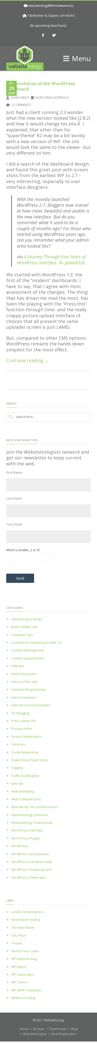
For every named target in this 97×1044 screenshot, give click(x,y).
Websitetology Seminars (29, 815)
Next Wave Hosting (25, 920)
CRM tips (17, 666)
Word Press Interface (52, 98)
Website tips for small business (34, 807)
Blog (74, 1029)
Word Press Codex (25, 951)
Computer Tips (22, 635)
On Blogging (20, 713)
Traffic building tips (25, 776)
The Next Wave (22, 928)
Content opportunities (27, 658)
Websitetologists (35, 1034)
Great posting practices (28, 689)
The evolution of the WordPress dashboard (40, 86)
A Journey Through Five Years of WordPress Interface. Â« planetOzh (51, 259)
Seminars (18, 744)
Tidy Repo (18, 935)
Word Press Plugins (26, 838)
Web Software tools (26, 799)
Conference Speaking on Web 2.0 (36, 642)
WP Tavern (19, 982)
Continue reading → (27, 360)
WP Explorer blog (24, 959)
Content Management (27, 650)
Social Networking (24, 752)
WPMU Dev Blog (23, 998)
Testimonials (58, 1029)
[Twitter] (54, 36)
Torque (16, 943)
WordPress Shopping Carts (31, 869)
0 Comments (21, 105)
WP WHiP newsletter (26, 990)
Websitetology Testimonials (32, 823)
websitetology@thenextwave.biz (50, 5)
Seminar (38, 1029)
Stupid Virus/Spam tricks (29, 760)
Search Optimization (26, 736)
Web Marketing (22, 791)
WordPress (19, 846)
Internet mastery (23, 697)
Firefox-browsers (24, 674)
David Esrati (19, 98)
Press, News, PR (23, 721)
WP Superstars (22, 974)
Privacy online (21, 729)
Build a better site (24, 627)
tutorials (17, 783)
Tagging (17, 768)
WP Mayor (19, 967)
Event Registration (63, 1034)
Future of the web (24, 682)
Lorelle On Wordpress (27, 912)
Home (24, 1029)
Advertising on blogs (26, 619)
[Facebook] (43, 36)
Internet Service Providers (30, 705)
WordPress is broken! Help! (31, 862)
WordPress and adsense (30, 854)
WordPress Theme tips (28, 877)
